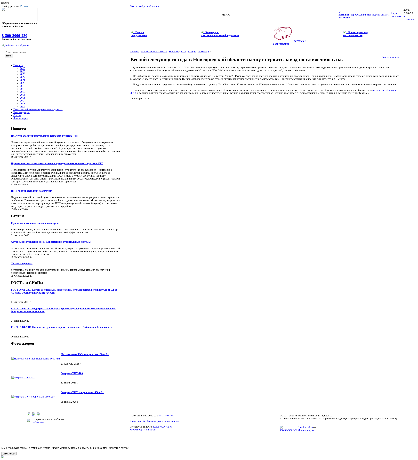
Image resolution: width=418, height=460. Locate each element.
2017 (22, 91)
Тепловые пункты (21, 263)
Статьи (17, 115)
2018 (22, 88)
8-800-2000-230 (14, 35)
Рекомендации (21, 112)
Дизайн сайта (305, 427)
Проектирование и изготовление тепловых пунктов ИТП (44, 135)
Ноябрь (192, 51)
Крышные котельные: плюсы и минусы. (35, 223)
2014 (22, 100)
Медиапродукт (306, 430)
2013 (22, 103)
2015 (22, 97)
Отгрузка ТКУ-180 (72, 373)
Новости (18, 65)
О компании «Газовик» (154, 51)
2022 (22, 77)
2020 (22, 83)
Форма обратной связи (143, 429)
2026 (22, 68)
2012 (22, 106)
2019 (22, 86)
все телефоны (408, 17)
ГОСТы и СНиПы (27, 283)
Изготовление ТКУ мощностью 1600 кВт (85, 354)
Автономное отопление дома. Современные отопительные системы (51, 241)
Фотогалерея (20, 118)
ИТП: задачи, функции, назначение (31, 190)
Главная (134, 51)
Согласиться (9, 453)
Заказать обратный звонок (145, 6)
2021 (22, 80)
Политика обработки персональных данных (38, 109)
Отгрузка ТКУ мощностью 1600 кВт (82, 392)
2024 (22, 74)
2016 (22, 94)
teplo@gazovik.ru (162, 426)
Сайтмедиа (38, 422)
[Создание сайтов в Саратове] (288, 430)
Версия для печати (391, 57)
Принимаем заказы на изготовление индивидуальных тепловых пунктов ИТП (57, 163)
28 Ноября (203, 51)
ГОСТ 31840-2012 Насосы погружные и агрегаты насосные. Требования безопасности (61, 327)
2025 (22, 71)
